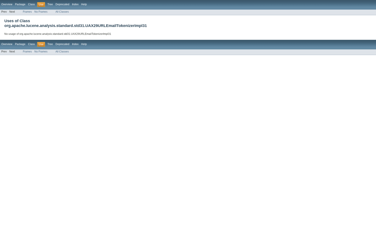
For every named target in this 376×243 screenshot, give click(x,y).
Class (31, 4)
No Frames (40, 11)
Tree (50, 4)
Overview (6, 4)
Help (84, 4)
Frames (27, 11)
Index (75, 4)
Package (20, 4)
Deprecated (62, 4)
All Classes (62, 11)
